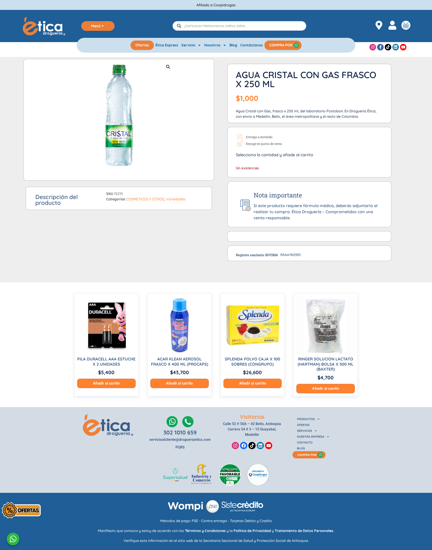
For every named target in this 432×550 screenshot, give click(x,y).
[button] (168, 67)
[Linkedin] (395, 47)
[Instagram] (372, 47)
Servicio (188, 45)
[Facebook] (243, 445)
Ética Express (166, 45)
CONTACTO (305, 442)
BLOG (301, 448)
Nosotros (212, 45)
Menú (95, 26)
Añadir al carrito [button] (106, 383)
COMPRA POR (280, 45)
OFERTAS (303, 425)
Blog (233, 45)
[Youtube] (403, 47)
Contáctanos (251, 45)
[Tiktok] (388, 47)
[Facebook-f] (380, 47)
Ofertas (142, 45)
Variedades (176, 199)
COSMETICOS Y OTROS (145, 199)
